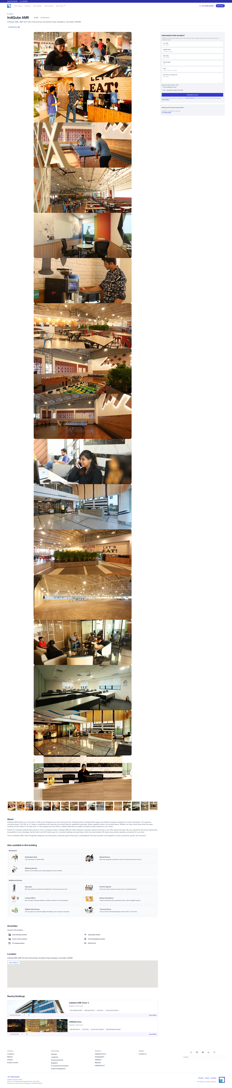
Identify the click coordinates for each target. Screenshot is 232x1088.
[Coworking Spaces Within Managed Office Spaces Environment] (214, 1052)
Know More (152, 1015)
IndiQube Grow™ (100, 1054)
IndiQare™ (98, 1060)
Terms (207, 1078)
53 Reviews (44, 18)
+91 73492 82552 (166, 112)
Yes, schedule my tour (169, 87)
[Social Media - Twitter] (191, 1052)
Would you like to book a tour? (170, 85)
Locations (10, 1054)
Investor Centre (12, 1062)
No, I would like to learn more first (173, 90)
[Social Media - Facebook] (197, 1052)
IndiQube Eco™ (100, 1065)
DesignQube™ (99, 1057)
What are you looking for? (170, 74)
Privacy (201, 1078)
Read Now (124, 3)
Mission (10, 1057)
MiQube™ (98, 1062)
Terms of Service (189, 98)
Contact (213, 1078)
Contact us (143, 1054)
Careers (10, 1060)
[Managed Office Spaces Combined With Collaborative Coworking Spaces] (209, 1052)
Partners (54, 1054)
